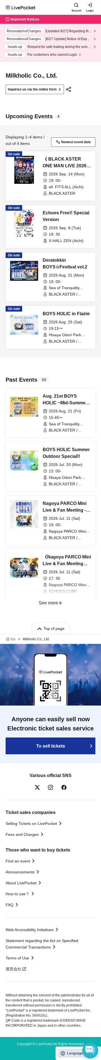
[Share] (68, 89)
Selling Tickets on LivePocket (31, 823)
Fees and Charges (22, 834)
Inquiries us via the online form (32, 89)
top (13, 639)
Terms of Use (17, 958)
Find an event (18, 861)
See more (48, 603)
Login (90, 10)
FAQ (9, 905)
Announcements (20, 872)
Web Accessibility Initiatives (30, 929)
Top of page (54, 628)
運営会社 (13, 969)
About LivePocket (21, 883)
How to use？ (17, 894)
